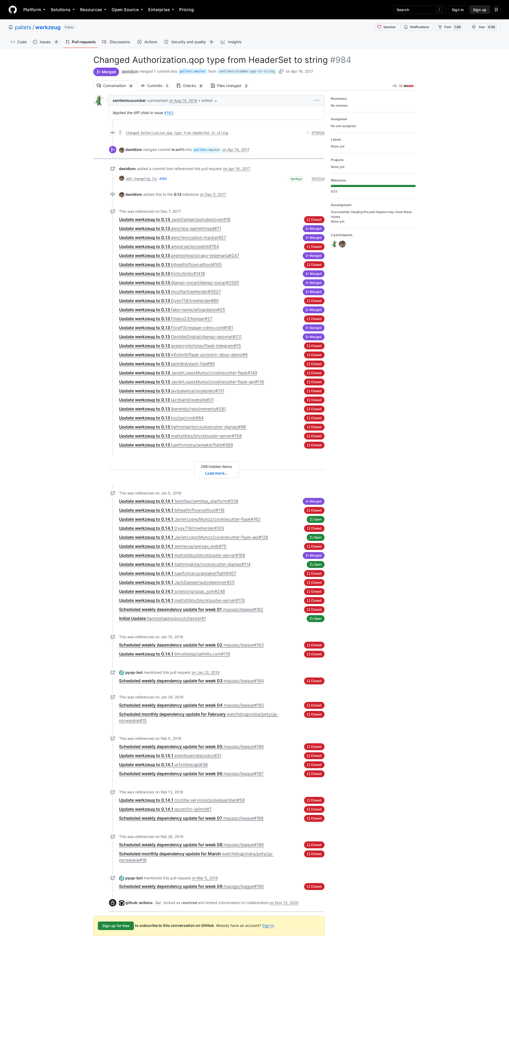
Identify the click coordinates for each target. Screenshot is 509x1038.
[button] (209, 100)
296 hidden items (216, 466)
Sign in (268, 925)
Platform (32, 9)
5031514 (317, 179)
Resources (91, 9)
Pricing (186, 9)
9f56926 (317, 133)
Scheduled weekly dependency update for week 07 (191, 818)
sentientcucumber (129, 100)
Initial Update (162, 618)
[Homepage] (12, 9)
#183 (168, 112)
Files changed (234, 85)
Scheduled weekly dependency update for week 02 (191, 645)
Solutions (61, 9)
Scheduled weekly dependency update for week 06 (191, 773)
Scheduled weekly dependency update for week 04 (191, 705)
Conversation (120, 85)
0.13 (177, 194)
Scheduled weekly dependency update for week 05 (191, 746)
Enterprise (159, 9)
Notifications (419, 27)
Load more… (216, 473)
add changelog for (141, 179)
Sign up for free (115, 925)
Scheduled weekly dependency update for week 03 (191, 680)
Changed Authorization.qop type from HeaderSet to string (177, 133)
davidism (130, 71)
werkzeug (48, 27)
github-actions (139, 902)
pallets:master (193, 71)
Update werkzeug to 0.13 (174, 219)
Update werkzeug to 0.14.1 (178, 501)
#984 (163, 179)
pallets (23, 27)
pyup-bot (134, 672)
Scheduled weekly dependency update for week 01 (191, 609)
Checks (195, 85)
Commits (160, 85)
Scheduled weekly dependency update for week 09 (191, 886)
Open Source (125, 9)
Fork (452, 27)
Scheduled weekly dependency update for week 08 (191, 844)
